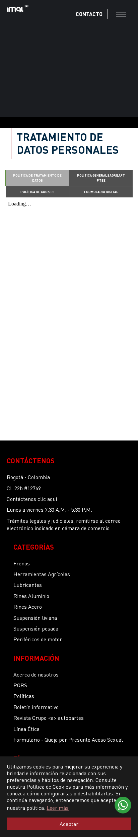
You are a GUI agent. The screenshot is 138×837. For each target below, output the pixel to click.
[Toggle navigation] (121, 14)
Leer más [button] (58, 807)
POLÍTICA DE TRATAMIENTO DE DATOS (37, 177)
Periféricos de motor (37, 639)
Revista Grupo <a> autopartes (48, 717)
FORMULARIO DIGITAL (101, 192)
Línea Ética (26, 728)
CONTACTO (89, 13)
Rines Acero (27, 606)
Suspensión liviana (35, 617)
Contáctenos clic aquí (32, 498)
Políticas (23, 695)
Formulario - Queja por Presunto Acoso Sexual (68, 739)
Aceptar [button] (69, 823)
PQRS (20, 685)
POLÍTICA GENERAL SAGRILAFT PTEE (101, 177)
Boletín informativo (36, 706)
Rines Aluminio (31, 595)
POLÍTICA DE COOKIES (37, 192)
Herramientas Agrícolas (41, 573)
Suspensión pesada (35, 628)
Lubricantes (27, 584)
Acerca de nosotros (36, 674)
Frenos (21, 563)
